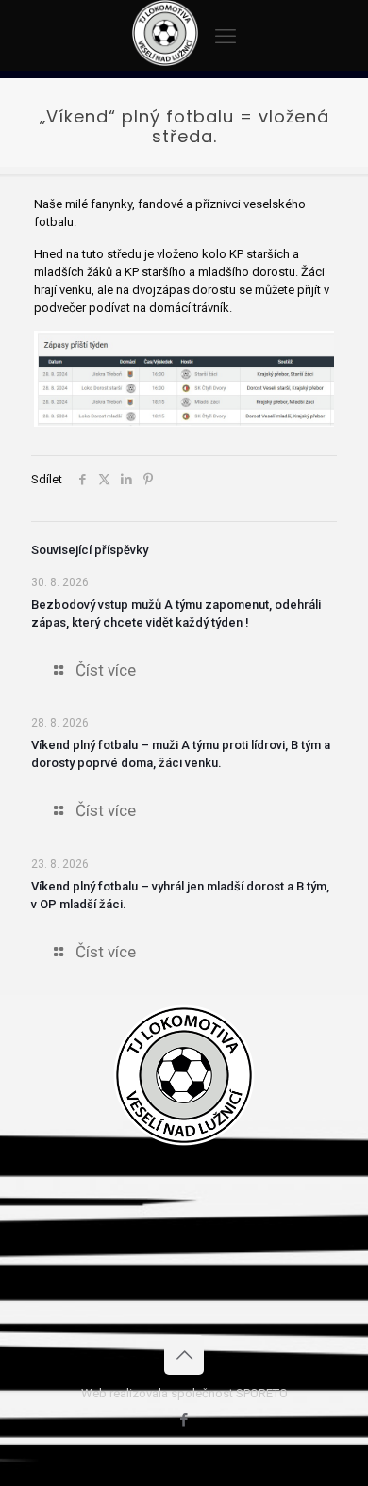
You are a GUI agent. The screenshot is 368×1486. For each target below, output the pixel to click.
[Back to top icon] (184, 1355)
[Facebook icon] (184, 1420)
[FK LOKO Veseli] (165, 62)
